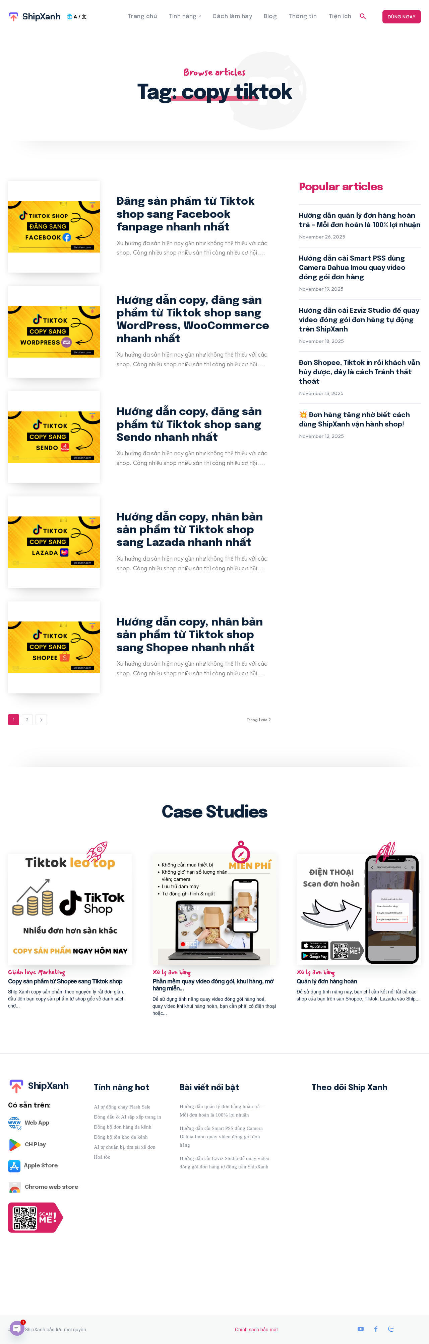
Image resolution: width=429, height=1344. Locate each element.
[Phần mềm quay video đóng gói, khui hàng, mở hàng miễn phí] (214, 910)
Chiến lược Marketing (36, 972)
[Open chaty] (17, 1328)
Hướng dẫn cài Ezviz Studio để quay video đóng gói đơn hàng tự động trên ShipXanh (359, 320)
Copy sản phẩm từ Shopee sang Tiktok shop (65, 981)
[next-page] (41, 719)
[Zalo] (391, 1330)
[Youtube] (361, 1330)
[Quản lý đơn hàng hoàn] (359, 910)
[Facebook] (376, 1330)
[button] (363, 17)
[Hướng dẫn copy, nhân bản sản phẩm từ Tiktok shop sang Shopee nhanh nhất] (54, 647)
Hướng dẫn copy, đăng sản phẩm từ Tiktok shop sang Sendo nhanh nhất (189, 425)
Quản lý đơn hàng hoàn (327, 981)
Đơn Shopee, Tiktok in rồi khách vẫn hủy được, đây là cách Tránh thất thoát (359, 372)
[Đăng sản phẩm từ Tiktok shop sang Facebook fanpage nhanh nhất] (54, 227)
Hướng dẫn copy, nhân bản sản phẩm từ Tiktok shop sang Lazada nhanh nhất (190, 530)
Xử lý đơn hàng (171, 972)
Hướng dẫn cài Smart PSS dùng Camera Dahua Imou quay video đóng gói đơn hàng (352, 268)
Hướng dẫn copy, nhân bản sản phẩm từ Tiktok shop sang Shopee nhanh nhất (190, 635)
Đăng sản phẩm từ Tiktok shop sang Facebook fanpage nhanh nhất (186, 214)
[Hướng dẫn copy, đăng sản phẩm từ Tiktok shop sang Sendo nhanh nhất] (54, 437)
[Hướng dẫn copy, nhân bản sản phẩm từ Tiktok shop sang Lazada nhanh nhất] (54, 542)
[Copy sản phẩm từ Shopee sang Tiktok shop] (70, 910)
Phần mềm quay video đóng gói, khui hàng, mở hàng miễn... (212, 985)
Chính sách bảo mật (256, 1329)
